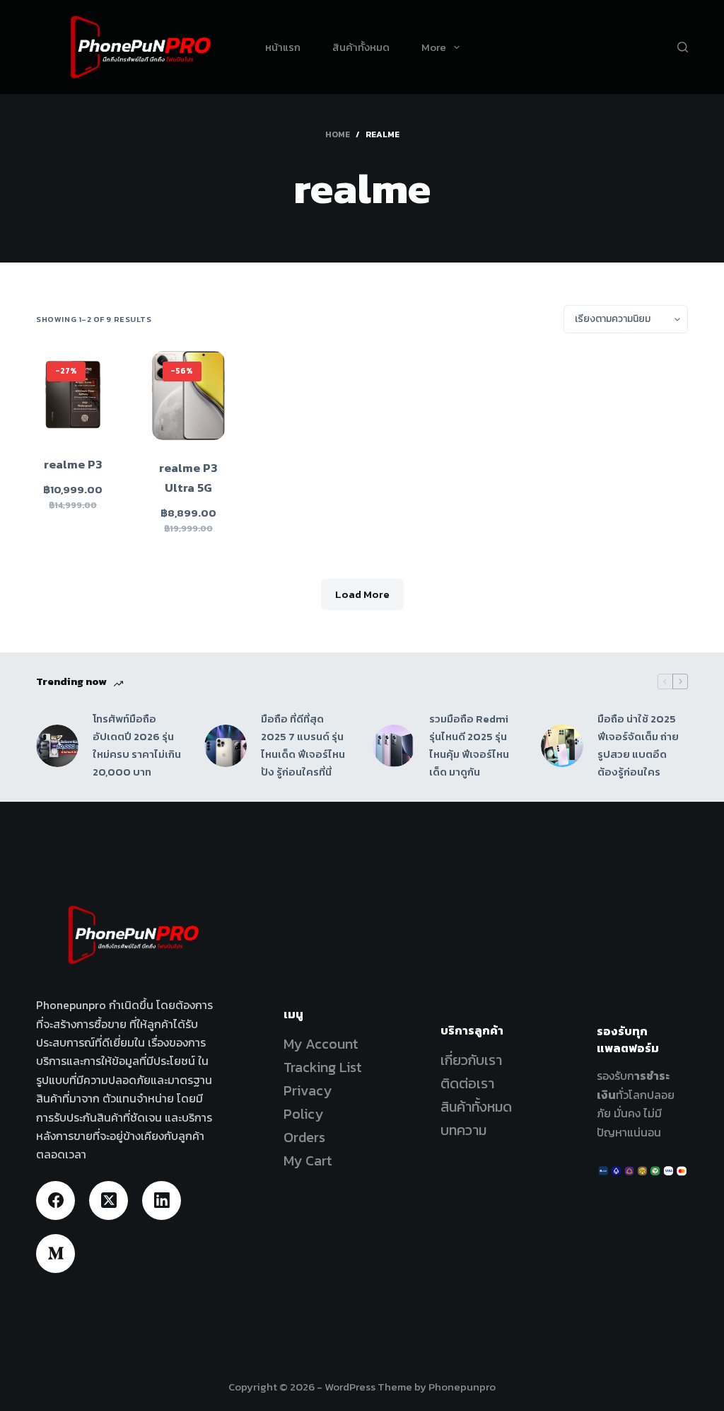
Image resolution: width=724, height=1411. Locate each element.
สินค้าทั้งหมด (361, 47)
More (433, 47)
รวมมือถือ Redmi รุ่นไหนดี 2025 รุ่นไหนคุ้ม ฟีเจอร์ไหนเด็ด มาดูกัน (469, 744)
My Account (321, 1043)
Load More (362, 594)
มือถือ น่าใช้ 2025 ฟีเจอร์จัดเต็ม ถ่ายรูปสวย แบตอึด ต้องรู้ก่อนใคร (638, 744)
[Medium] (55, 1253)
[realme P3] (73, 394)
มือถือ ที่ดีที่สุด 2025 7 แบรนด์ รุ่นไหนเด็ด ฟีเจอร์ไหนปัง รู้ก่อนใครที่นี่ (303, 744)
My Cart (308, 1160)
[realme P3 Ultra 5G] (189, 395)
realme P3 (73, 464)
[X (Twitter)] (108, 1200)
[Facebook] (55, 1200)
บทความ (463, 1130)
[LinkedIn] (161, 1200)
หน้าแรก (282, 47)
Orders (304, 1137)
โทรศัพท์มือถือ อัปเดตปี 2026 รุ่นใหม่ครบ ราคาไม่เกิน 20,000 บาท (137, 744)
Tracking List (323, 1067)
